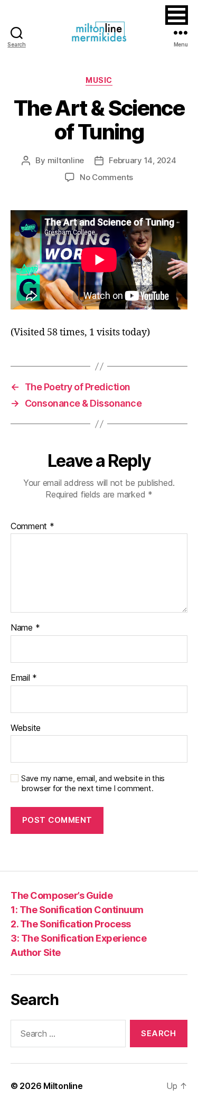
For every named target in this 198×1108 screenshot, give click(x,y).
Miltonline (62, 1086)
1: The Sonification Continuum (77, 909)
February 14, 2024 (142, 160)
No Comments (106, 177)
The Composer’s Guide (61, 895)
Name (25, 628)
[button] (176, 15)
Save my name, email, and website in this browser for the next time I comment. (93, 783)
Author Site (36, 952)
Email (24, 678)
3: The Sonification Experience (78, 938)
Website (26, 728)
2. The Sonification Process (71, 923)
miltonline (66, 160)
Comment (32, 526)
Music (99, 80)
